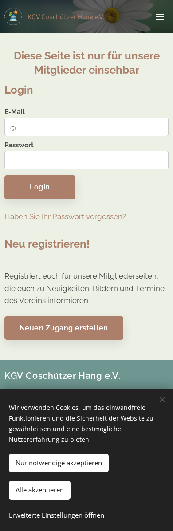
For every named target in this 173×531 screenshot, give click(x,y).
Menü (160, 16)
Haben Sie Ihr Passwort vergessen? (65, 216)
